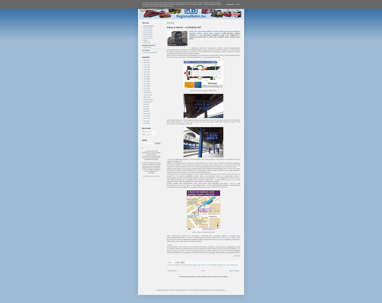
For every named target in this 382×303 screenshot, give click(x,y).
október (145, 97)
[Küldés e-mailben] (176, 262)
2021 (145, 72)
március (145, 113)
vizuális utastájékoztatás (232, 265)
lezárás (190, 265)
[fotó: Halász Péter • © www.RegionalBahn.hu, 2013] (177, 38)
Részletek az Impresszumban (151, 176)
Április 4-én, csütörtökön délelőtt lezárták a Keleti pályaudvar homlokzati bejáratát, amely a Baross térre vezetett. (214, 32)
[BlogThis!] (178, 262)
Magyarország (196, 265)
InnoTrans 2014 (147, 38)
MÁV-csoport (207, 265)
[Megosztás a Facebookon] (182, 262)
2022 (145, 69)
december (146, 92)
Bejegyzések (148, 131)
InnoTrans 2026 (147, 28)
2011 (145, 123)
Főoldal (203, 271)
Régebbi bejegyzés (234, 271)
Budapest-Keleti (178, 265)
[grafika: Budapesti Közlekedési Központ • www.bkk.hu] (203, 230)
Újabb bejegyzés (172, 271)
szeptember (147, 99)
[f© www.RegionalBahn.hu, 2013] (203, 89)
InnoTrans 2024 (147, 30)
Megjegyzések (148, 134)
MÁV (202, 265)
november (146, 95)
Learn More (230, 4)
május (145, 109)
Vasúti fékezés (147, 47)
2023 (145, 67)
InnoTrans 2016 (147, 36)
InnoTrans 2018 (147, 34)
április (145, 111)
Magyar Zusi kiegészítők (150, 52)
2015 (145, 86)
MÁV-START (213, 265)
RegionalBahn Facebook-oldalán (207, 276)
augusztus (146, 102)
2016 (145, 83)
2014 (145, 88)
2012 (145, 121)
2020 (145, 74)
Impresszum (146, 42)
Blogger (223, 290)
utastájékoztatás (221, 265)
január (145, 118)
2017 (145, 81)
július (145, 104)
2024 (145, 65)
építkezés (185, 265)
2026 (145, 60)
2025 (145, 62)
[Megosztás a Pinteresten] (184, 262)
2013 (145, 90)
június (145, 106)
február (145, 116)
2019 (145, 76)
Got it (238, 4)
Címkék (145, 40)
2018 (145, 79)
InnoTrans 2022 (147, 32)
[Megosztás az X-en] (180, 262)
